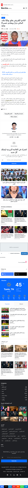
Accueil (4, 14)
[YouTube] (18, 137)
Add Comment (24, 253)
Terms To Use (16, 471)
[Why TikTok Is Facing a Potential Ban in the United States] (5, 408)
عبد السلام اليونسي (17, 438)
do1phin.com (19, 469)
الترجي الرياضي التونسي (13, 431)
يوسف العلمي (14, 440)
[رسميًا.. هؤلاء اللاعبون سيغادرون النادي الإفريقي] (5, 322)
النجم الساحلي (12, 433)
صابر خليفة (10, 438)
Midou (4, 28)
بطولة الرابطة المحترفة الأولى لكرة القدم (9, 435)
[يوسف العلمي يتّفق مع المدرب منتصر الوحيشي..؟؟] (5, 334)
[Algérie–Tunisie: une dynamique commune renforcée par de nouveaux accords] (21, 364)
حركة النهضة (23, 435)
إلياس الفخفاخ (4, 429)
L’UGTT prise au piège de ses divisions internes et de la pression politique (7, 355)
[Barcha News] (6, 8)
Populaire (7, 304)
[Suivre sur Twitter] (6, 28)
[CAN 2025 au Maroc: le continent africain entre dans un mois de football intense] (7, 213)
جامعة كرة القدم (19, 113)
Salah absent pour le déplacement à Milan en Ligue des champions (20, 236)
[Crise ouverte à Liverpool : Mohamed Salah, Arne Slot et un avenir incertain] (7, 229)
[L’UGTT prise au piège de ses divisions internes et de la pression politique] (7, 348)
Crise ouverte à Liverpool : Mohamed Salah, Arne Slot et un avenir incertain (7, 236)
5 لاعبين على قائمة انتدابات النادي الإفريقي (18, 314)
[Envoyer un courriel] (7, 28)
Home (4, 471)
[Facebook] (12, 137)
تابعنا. (2, 444)
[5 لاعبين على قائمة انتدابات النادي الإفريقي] (5, 316)
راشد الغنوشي (4, 438)
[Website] (10, 137)
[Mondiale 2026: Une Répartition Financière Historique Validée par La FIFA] (21, 213)
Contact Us (22, 471)
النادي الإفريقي (8, 113)
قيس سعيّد (24, 438)
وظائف (3, 399)
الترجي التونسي (4, 431)
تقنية (3, 391)
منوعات (3, 397)
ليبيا (2, 440)
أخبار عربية (4, 389)
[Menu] (26, 8)
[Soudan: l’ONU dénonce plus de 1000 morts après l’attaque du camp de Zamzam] (21, 348)
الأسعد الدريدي (11, 429)
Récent (21, 304)
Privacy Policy (9, 471)
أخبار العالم (4, 387)
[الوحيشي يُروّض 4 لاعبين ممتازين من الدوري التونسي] (5, 328)
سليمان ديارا (14, 116)
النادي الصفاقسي (5, 433)
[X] (14, 137)
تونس (18, 435)
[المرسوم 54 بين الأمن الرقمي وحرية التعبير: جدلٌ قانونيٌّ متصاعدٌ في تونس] (5, 414)
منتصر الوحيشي (7, 440)
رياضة (7, 14)
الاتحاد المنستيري (18, 429)
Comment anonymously (15, 253)
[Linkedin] (16, 137)
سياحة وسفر (4, 395)
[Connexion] (24, 8)
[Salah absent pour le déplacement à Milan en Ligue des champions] (21, 229)
